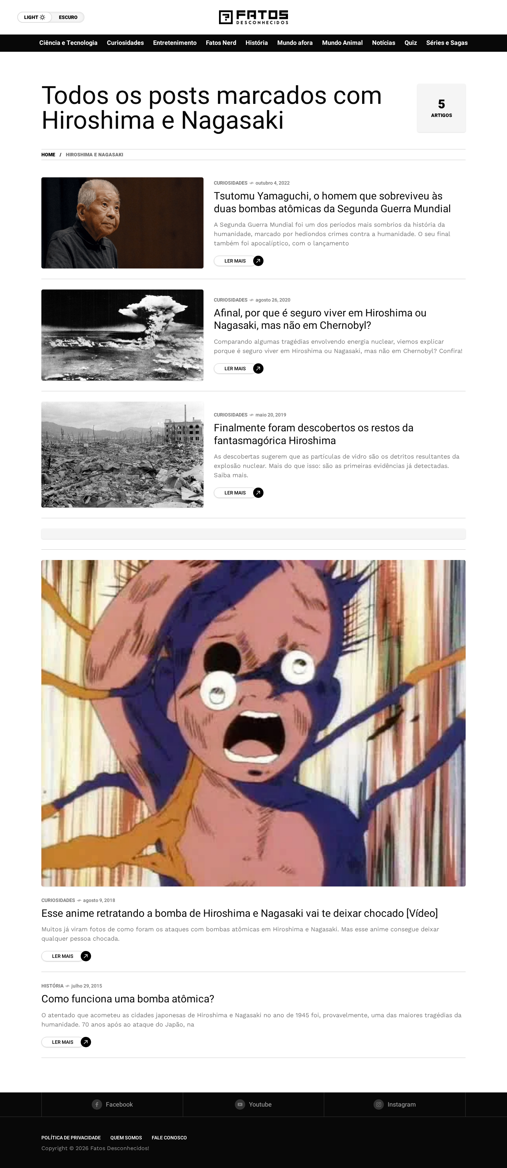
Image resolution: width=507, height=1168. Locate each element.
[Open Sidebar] (486, 79)
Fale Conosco (169, 1137)
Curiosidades (231, 183)
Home (48, 154)
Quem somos (126, 1137)
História (52, 986)
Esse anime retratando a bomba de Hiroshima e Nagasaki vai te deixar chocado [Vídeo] (239, 913)
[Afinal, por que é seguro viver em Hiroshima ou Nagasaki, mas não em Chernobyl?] (122, 335)
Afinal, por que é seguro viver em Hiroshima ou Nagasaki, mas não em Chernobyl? (320, 320)
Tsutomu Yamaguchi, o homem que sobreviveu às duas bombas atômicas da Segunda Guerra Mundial (332, 203)
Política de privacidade (71, 1137)
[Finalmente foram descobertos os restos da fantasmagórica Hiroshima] (122, 455)
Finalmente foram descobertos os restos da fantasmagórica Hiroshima (314, 435)
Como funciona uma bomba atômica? (127, 999)
